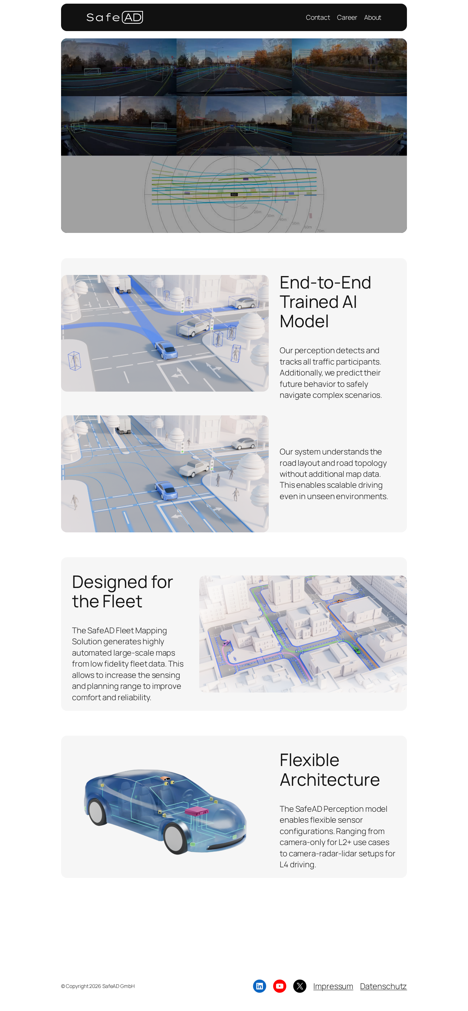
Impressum (333, 986)
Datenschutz (383, 986)
